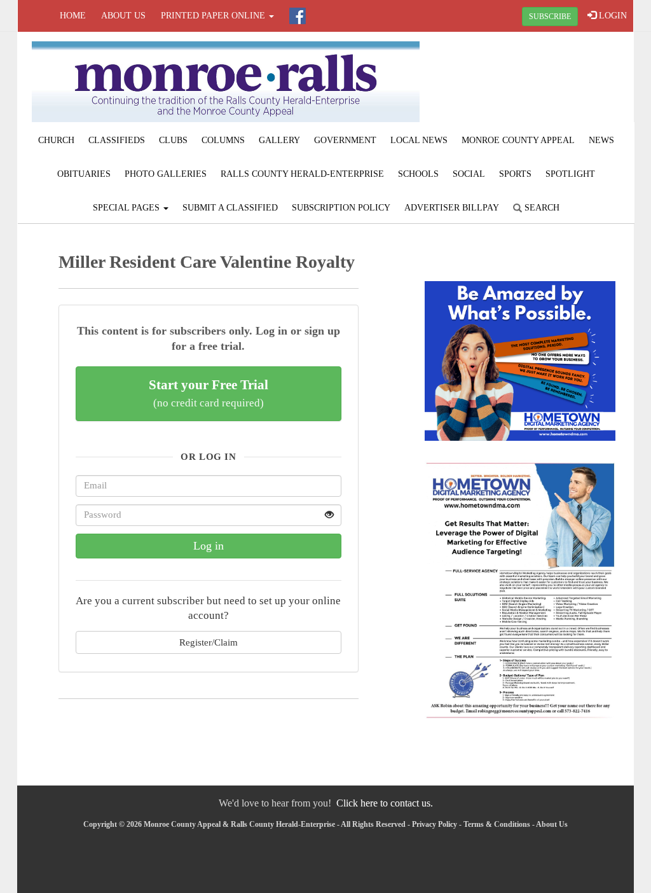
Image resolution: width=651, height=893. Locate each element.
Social (469, 174)
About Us (123, 15)
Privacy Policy (434, 824)
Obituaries (84, 174)
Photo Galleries (166, 174)
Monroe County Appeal (518, 140)
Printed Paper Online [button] (214, 15)
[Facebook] (297, 16)
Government (345, 140)
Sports (515, 174)
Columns (223, 140)
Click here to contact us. (384, 803)
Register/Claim (208, 642)
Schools (418, 174)
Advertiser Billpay (451, 207)
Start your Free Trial (208, 393)
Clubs (173, 140)
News (601, 140)
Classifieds (116, 140)
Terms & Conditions (496, 824)
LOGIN (611, 15)
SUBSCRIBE (550, 16)
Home (73, 15)
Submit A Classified (230, 207)
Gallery (279, 140)
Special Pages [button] (127, 207)
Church (56, 140)
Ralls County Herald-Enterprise (302, 174)
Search (540, 207)
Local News (419, 140)
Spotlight (570, 174)
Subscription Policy (341, 207)
